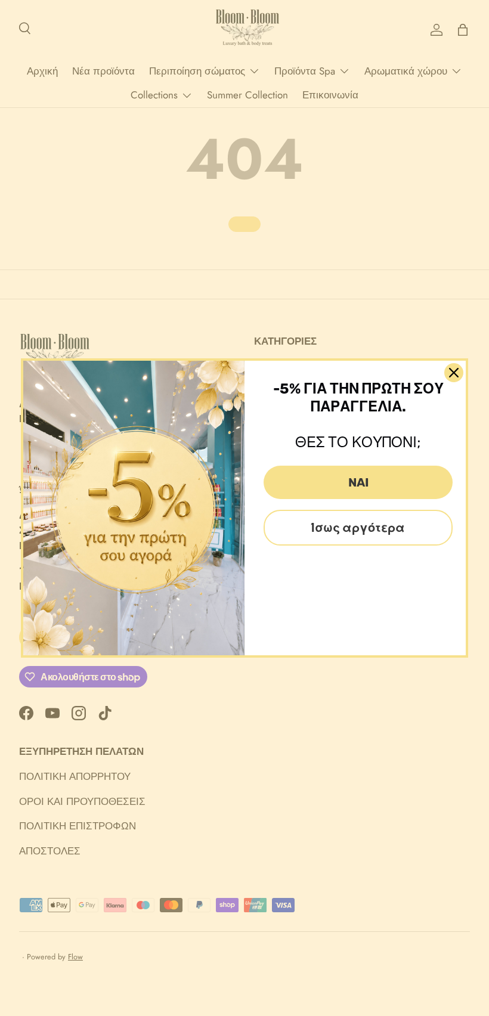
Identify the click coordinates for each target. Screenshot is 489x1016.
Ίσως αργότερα (358, 528)
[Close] (454, 372)
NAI (358, 482)
